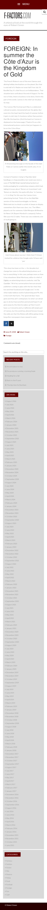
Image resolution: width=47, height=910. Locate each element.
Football (9, 884)
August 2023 (11, 523)
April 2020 (10, 659)
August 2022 (11, 564)
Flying (8, 878)
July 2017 (9, 771)
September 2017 (12, 764)
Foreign (11, 38)
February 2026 (11, 421)
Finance (9, 874)
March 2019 (10, 703)
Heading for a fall (13, 376)
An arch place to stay (15, 367)
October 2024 (11, 476)
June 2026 (10, 408)
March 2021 (10, 622)
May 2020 (10, 655)
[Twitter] (11, 323)
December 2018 (12, 713)
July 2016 (9, 811)
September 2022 (12, 560)
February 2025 (11, 462)
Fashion (9, 864)
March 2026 (10, 418)
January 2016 (11, 832)
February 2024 (11, 503)
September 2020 (12, 642)
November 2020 (12, 635)
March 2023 (10, 540)
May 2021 (10, 615)
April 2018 (10, 740)
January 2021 (11, 628)
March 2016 (10, 825)
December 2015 (12, 835)
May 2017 (10, 777)
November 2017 (12, 757)
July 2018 (9, 730)
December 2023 (12, 510)
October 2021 (11, 598)
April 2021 (10, 618)
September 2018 (12, 723)
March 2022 (10, 581)
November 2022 (12, 554)
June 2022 (10, 571)
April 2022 (10, 577)
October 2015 (11, 842)
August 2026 (11, 401)
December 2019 (12, 672)
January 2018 (11, 750)
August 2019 (11, 686)
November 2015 (12, 838)
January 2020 (11, 669)
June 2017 (10, 774)
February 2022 (11, 584)
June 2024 (10, 489)
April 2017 (10, 781)
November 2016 (12, 798)
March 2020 (10, 662)
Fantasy (9, 861)
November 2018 (12, 716)
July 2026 (9, 405)
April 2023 (10, 537)
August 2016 (11, 808)
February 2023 (11, 544)
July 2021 (9, 608)
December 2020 (12, 632)
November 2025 (12, 432)
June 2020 (10, 652)
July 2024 (9, 486)
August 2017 (11, 767)
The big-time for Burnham (16, 385)
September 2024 (12, 479)
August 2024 (11, 483)
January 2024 (11, 506)
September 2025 (12, 438)
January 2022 (11, 588)
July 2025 (9, 445)
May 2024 (10, 493)
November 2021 (12, 594)
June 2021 (10, 611)
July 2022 (9, 567)
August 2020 (11, 645)
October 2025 (11, 435)
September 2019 (12, 683)
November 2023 (12, 513)
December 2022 (12, 550)
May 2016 (10, 818)
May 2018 (10, 737)
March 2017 (10, 784)
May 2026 (10, 411)
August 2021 (11, 605)
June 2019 (10, 693)
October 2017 (11, 761)
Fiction (8, 868)
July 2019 (9, 689)
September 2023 (12, 520)
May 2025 (10, 452)
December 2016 (12, 794)
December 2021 (12, 591)
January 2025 (11, 466)
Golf (8, 895)
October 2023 (11, 516)
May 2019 (10, 696)
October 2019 (11, 679)
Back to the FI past (14, 380)
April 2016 (10, 822)
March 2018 (10, 744)
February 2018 (11, 747)
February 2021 (11, 625)
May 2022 (10, 574)
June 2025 (10, 449)
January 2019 (11, 710)
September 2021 (12, 601)
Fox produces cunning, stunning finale (21, 371)
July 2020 (9, 649)
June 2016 (10, 815)
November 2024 (12, 472)
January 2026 (11, 425)
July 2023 (9, 527)
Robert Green (24, 332)
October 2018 (11, 720)
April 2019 (10, 699)
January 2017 (11, 791)
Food (8, 881)
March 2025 (10, 459)
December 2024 (12, 469)
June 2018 (10, 733)
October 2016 (11, 801)
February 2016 (11, 828)
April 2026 (10, 415)
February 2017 (11, 788)
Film (7, 871)
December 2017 (12, 754)
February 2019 (11, 706)
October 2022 (11, 557)
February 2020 (11, 666)
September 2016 (12, 805)
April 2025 (10, 455)
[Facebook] (6, 323)
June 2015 (10, 845)
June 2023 (10, 530)
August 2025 (11, 442)
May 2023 (10, 533)
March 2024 (10, 499)
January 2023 (11, 547)
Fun (7, 891)
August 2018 (11, 727)
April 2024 (10, 496)
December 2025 (12, 428)
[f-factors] (17, 15)
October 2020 (11, 638)
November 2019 (12, 676)
